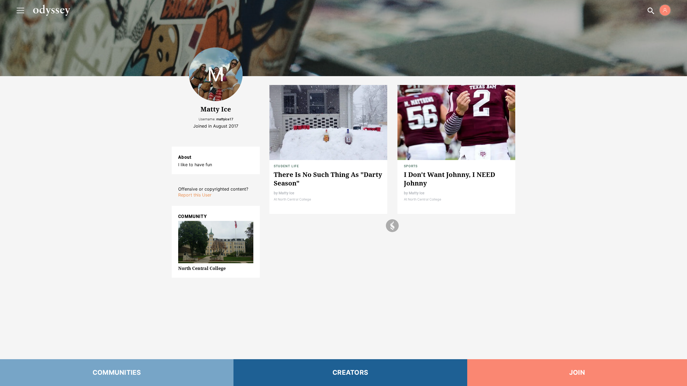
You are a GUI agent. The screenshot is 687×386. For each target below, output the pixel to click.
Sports (411, 166)
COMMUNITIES (117, 372)
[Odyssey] (52, 10)
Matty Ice (286, 193)
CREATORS (350, 372)
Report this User (194, 195)
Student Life (286, 166)
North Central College (202, 268)
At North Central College (292, 199)
